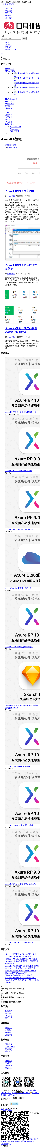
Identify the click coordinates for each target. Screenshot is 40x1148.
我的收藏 (8, 11)
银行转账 (8, 1068)
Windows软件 (12, 99)
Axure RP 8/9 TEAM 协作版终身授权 (19, 529)
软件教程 (8, 47)
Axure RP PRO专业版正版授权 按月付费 (20, 412)
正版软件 (8, 45)
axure (7, 42)
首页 (7, 112)
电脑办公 (8, 106)
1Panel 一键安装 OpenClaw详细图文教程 (20, 954)
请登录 (3, 4)
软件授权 (10, 104)
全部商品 (10, 69)
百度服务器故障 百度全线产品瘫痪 (18, 975)
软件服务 (8, 108)
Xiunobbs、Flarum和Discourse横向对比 (20, 956)
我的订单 (8, 8)
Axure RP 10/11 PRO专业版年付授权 (19, 647)
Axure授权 (11, 71)
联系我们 (8, 15)
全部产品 (8, 115)
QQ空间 (15, 1141)
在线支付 (8, 1065)
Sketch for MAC (11, 49)
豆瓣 (22, 1141)
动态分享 (8, 122)
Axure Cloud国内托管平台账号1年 (18, 588)
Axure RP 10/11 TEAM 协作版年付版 (19, 943)
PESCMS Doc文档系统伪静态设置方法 (20, 968)
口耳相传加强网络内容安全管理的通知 (20, 978)
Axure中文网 (16, 127)
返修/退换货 (10, 1047)
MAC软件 (10, 101)
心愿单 (8, 1030)
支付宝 (8, 1063)
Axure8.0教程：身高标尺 (19, 191)
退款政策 (8, 1044)
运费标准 (8, 1035)
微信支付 (8, 1061)
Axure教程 (11, 196)
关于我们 (8, 18)
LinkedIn (29, 1141)
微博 (4, 1110)
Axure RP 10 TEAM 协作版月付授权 (19, 825)
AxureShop (15, 129)
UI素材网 (15, 131)
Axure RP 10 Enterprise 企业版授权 (18, 766)
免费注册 (10, 4)
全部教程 (8, 117)
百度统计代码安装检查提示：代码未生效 (21, 959)
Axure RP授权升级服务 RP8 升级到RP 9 (20, 884)
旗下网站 (10, 124)
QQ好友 (7, 1141)
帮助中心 (8, 13)
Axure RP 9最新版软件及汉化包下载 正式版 (22, 966)
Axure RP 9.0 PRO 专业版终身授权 (18, 471)
